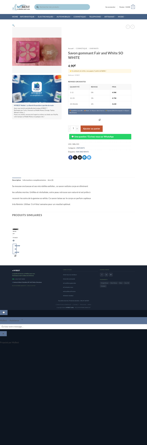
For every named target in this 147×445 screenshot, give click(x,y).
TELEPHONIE (95, 17)
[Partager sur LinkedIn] (84, 157)
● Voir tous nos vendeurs (70, 274)
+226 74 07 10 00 (20, 279)
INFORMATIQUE (27, 17)
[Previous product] (133, 27)
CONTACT (76, 304)
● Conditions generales (69, 283)
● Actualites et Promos (69, 291)
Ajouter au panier (91, 128)
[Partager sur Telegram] (89, 157)
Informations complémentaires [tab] (34, 180)
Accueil (71, 48)
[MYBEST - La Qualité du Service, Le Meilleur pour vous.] (21, 7)
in (106, 274)
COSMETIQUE (80, 17)
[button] (110, 7)
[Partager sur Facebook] (70, 157)
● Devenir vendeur (68, 295)
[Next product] (128, 27)
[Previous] (13, 241)
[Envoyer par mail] (80, 157)
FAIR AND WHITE (82, 152)
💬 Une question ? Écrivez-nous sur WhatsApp (92, 136)
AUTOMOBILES (63, 17)
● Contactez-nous (68, 287)
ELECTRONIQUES (45, 17)
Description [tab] (16, 180)
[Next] (20, 241)
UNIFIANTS (93, 48)
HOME (15, 17)
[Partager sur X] (75, 157)
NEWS (89, 304)
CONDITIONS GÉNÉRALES (63, 304)
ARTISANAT (109, 17)
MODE (121, 17)
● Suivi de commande (69, 279)
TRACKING (83, 304)
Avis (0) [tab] (50, 180)
